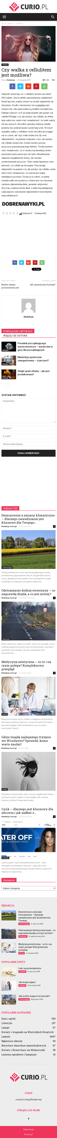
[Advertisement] (28, 233)
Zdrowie (5, 858)
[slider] (10, 213)
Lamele (5, 1036)
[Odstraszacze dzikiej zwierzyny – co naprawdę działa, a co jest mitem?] (28, 621)
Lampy (5, 1027)
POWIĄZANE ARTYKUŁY (18, 331)
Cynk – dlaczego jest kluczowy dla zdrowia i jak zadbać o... (27, 811)
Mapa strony (28, 1129)
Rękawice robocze (11, 1041)
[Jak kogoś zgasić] (8, 986)
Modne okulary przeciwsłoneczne (10, 286)
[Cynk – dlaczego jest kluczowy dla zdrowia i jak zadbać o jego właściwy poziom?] (28, 839)
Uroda (4, 714)
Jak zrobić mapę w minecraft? (34, 996)
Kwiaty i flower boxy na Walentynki (23, 1049)
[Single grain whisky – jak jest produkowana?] (8, 374)
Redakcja (11, 80)
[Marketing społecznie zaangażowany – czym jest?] (8, 361)
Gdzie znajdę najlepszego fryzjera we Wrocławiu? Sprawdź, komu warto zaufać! (26, 740)
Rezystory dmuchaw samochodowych (23, 1045)
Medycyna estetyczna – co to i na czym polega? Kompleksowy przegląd (26, 665)
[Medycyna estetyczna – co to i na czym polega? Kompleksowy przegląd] (28, 696)
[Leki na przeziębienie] (8, 972)
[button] (53, 17)
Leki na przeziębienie (29, 968)
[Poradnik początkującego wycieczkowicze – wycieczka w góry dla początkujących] (8, 347)
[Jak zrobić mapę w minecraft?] (8, 1000)
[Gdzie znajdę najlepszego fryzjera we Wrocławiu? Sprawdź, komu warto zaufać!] (28, 771)
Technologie (7, 568)
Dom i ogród (8, 1018)
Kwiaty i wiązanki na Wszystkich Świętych (27, 1032)
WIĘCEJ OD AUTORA (15, 335)
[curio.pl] (28, 7)
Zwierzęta (6, 639)
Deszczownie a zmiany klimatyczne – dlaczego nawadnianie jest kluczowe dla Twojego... (28, 519)
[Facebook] (28, 1119)
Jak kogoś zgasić (27, 982)
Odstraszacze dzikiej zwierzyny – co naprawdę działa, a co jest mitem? (28, 592)
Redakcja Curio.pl (9, 526)
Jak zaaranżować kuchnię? (43, 284)
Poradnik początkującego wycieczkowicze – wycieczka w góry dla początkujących (35, 346)
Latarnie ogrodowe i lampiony (19, 1054)
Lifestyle (5, 65)
